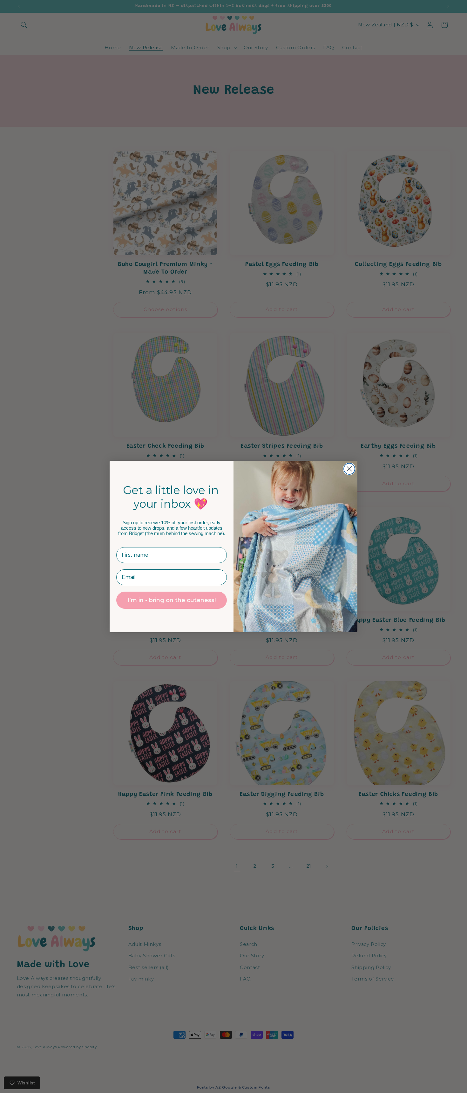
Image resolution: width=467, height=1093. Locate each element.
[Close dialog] (349, 468)
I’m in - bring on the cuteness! (171, 600)
